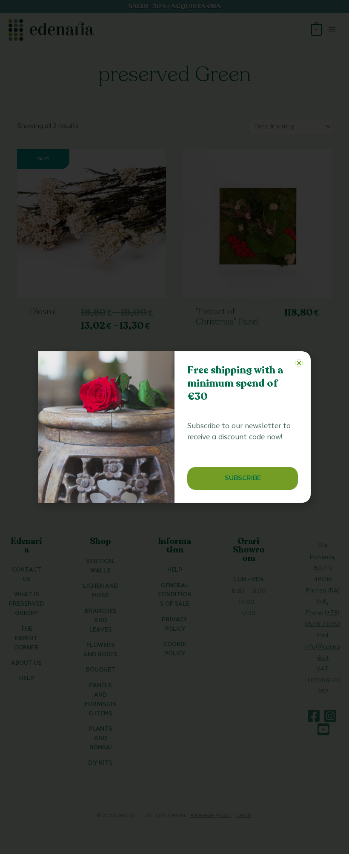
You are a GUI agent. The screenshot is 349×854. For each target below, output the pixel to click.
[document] (174, 427)
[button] (299, 363)
